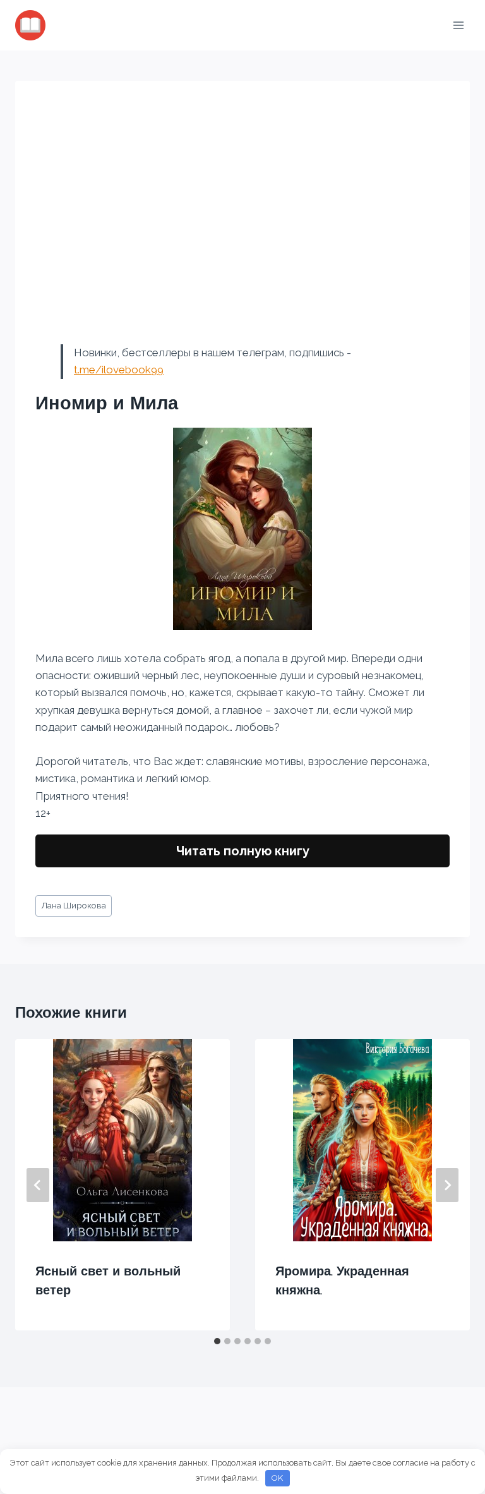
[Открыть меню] (458, 25)
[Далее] (447, 1185)
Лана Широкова (73, 905)
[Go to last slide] (38, 1185)
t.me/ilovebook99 (119, 369)
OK (277, 1478)
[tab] (217, 1341)
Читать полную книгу (242, 850)
